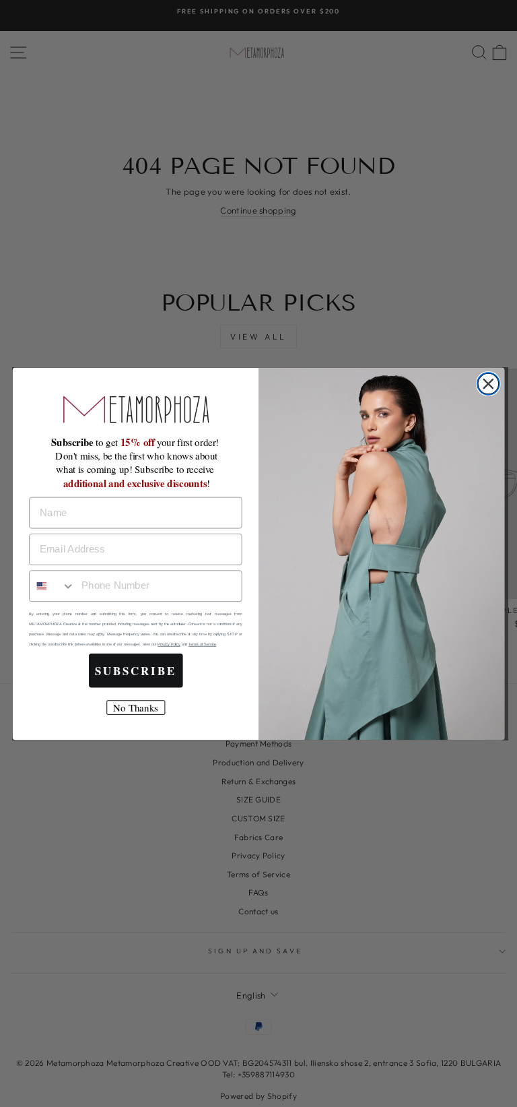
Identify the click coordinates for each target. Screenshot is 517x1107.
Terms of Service (202, 644)
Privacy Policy (169, 644)
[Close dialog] (488, 384)
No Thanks (135, 707)
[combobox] (52, 586)
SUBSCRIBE (135, 670)
